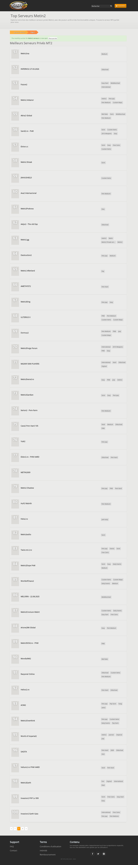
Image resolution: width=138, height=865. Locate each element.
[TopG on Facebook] (92, 854)
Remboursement (48, 854)
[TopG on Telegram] (104, 854)
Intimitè (43, 850)
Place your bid (53, 38)
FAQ (12, 846)
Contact (13, 850)
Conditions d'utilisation (50, 846)
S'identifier (121, 6)
